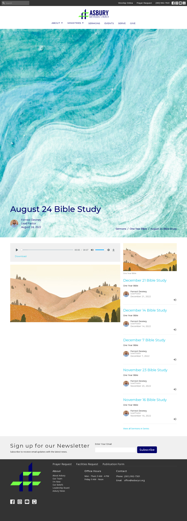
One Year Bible (138, 228)
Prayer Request (144, 3)
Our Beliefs (58, 484)
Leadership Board (61, 487)
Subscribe (147, 450)
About (56, 23)
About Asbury (59, 475)
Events (109, 23)
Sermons (94, 23)
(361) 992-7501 (162, 3)
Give (132, 23)
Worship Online (125, 3)
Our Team (57, 478)
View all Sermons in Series (136, 428)
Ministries (74, 23)
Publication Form (113, 464)
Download (20, 256)
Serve (122, 23)
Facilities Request (87, 464)
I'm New (56, 481)
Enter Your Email (103, 443)
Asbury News (59, 490)
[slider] (47, 249)
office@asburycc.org (134, 480)
